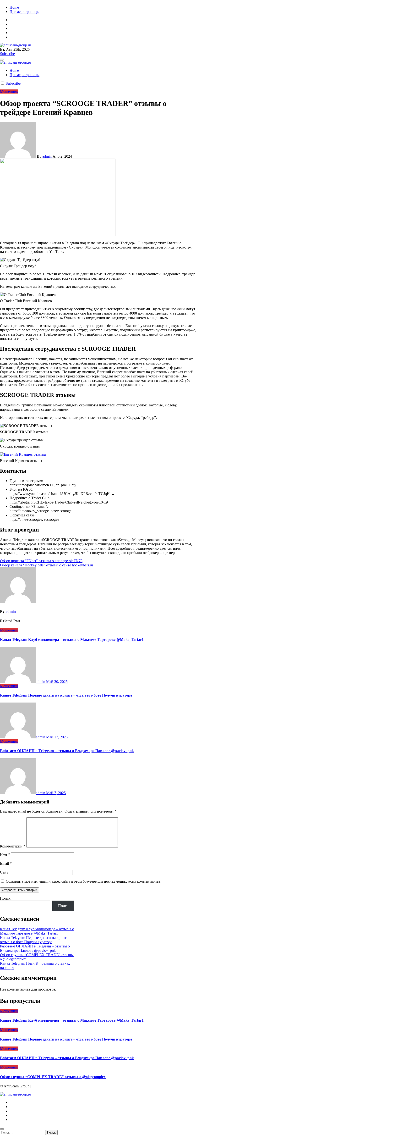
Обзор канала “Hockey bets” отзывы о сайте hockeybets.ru (46, 565)
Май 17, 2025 (57, 737)
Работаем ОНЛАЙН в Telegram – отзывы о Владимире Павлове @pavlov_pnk (67, 751)
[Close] (2, 1129)
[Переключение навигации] (2, 59)
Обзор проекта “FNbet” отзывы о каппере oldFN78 (41, 561)
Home (14, 7)
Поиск (5, 898)
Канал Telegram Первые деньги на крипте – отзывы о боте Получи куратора (66, 695)
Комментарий (12, 846)
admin (47, 156)
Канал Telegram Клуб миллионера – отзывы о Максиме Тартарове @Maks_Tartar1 (72, 639)
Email (6, 863)
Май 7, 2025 (56, 793)
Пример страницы (24, 12)
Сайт (4, 872)
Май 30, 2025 (57, 682)
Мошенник (9, 91)
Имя (5, 855)
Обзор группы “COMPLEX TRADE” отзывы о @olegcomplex (53, 1077)
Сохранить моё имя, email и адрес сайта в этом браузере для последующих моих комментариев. (83, 881)
